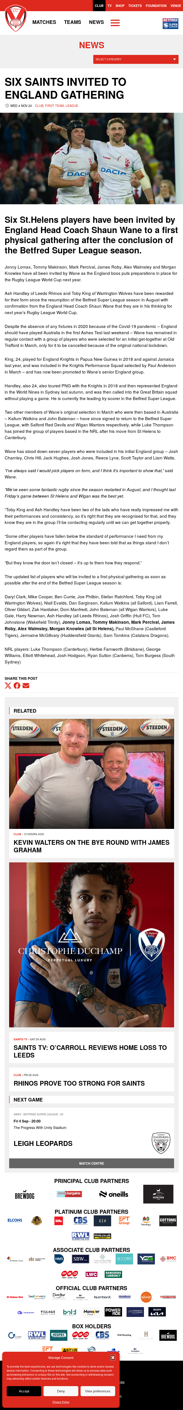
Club (99, 5)
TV (110, 5)
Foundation (156, 5)
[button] (113, 1357)
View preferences (97, 1391)
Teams (72, 21)
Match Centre (91, 1163)
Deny (61, 1391)
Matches (44, 21)
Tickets (135, 5)
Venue (176, 5)
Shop (120, 5)
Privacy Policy (60, 1402)
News (96, 21)
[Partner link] (25, 1194)
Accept (24, 1391)
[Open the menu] (115, 23)
